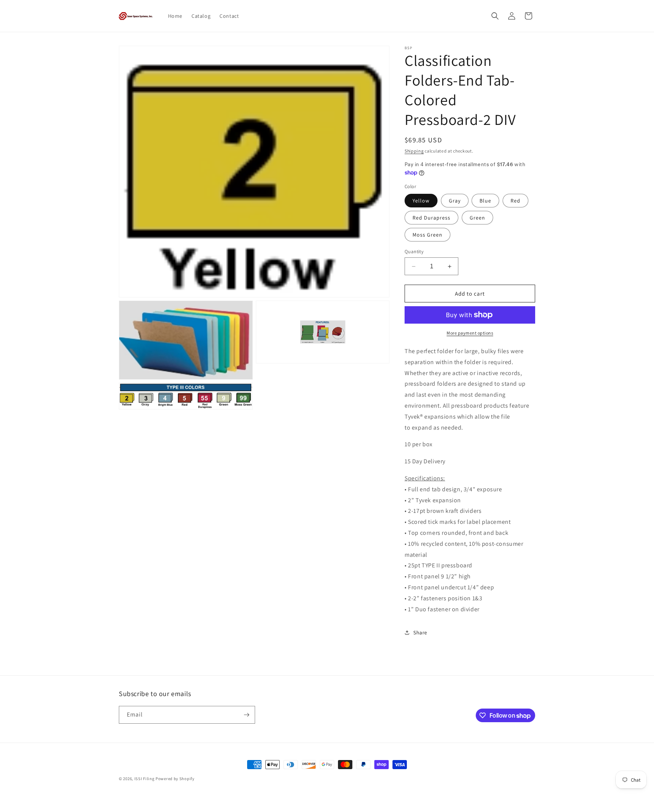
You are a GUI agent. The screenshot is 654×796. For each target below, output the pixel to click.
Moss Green (427, 234)
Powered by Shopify (175, 778)
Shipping (414, 151)
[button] (495, 16)
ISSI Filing (144, 778)
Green (477, 217)
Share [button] (420, 632)
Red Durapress (431, 217)
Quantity (414, 251)
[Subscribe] (246, 715)
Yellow (421, 200)
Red (515, 200)
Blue (485, 200)
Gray (455, 200)
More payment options (470, 333)
